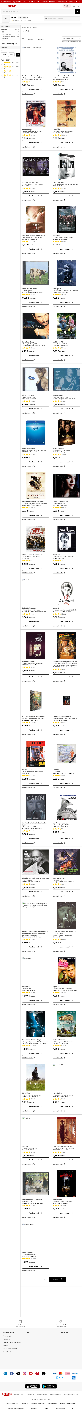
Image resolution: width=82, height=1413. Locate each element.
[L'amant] (66, 592)
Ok (18, 54)
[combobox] (38, 11)
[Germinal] (66, 219)
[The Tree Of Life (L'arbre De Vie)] (35, 219)
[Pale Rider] (66, 113)
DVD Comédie (69, 1095)
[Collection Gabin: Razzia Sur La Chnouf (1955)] (66, 915)
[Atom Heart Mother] (35, 273)
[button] (75, 1)
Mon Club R (7, 1352)
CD (32, 291)
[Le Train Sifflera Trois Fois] (66, 1130)
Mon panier (7, 1339)
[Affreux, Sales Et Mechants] (35, 539)
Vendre (5, 1345)
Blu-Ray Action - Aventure (70, 184)
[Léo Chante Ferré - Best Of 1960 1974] (35, 862)
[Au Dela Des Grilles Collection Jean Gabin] (35, 807)
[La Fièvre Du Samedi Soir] (66, 700)
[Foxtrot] (66, 754)
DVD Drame (67, 78)
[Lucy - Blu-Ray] (66, 166)
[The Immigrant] (66, 432)
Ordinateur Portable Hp (38, 1403)
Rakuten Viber (42, 1394)
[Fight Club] (66, 970)
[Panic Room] (66, 1183)
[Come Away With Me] (66, 485)
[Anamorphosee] (35, 1237)
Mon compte (7, 1336)
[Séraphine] (35, 1077)
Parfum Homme (52, 1403)
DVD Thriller (42, 78)
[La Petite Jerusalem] (35, 592)
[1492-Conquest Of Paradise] (35, 1183)
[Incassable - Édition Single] (35, 1024)
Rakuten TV (30, 1394)
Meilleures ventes (75, 41)
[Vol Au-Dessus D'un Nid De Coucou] (66, 60)
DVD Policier (39, 184)
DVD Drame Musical (70, 718)
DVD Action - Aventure (71, 291)
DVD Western (69, 131)
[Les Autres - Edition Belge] (35, 60)
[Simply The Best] (35, 379)
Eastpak (46, 1408)
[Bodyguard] (66, 273)
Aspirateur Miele (60, 1408)
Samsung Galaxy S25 (12, 1403)
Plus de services (55, 1394)
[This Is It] (35, 1130)
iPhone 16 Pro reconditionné (16, 1408)
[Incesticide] (35, 970)
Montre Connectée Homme (68, 1403)
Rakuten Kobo (18, 1394)
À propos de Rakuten (71, 1394)
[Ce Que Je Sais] (66, 379)
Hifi (73, 1408)
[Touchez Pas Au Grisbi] (35, 166)
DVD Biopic (73, 610)
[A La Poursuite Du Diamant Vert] (35, 700)
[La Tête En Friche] (66, 326)
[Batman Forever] (66, 862)
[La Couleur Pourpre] (35, 645)
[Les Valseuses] (35, 113)
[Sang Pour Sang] (35, 326)
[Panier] (78, 6)
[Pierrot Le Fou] (35, 754)
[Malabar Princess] (66, 1024)
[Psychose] (66, 539)
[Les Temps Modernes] (66, 807)
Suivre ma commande (10, 1349)
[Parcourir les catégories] (4, 6)
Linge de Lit (24, 1403)
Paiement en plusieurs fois (11, 1342)
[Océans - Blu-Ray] (35, 432)
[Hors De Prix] (66, 1077)
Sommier (34, 1408)
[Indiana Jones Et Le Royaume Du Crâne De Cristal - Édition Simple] (66, 645)
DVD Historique (68, 237)
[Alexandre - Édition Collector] (35, 485)
